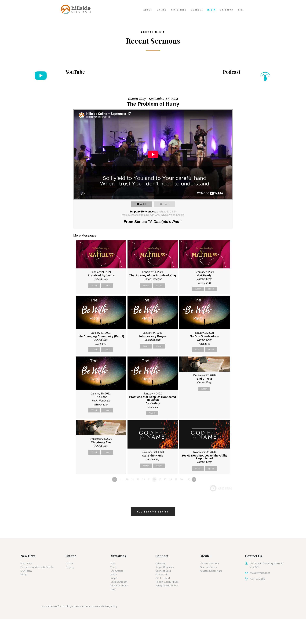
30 (181, 479)
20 (127, 479)
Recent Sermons (209, 563)
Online (69, 563)
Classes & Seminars (211, 570)
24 (149, 479)
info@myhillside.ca (260, 573)
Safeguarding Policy (166, 585)
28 (170, 479)
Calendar (160, 563)
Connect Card (163, 570)
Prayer (114, 578)
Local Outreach (118, 581)
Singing (70, 567)
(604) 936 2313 (257, 578)
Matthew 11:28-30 (167, 211)
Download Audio (174, 215)
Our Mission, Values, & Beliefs (37, 567)
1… (121, 479)
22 (138, 479)
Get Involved (162, 578)
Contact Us (161, 574)
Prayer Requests (164, 567)
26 (159, 479)
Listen (166, 204)
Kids (112, 563)
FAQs (24, 574)
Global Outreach (119, 585)
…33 (188, 479)
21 (132, 479)
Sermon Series (208, 567)
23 (143, 479)
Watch (143, 204)
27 (165, 479)
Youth (113, 567)
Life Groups (116, 570)
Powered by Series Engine (221, 488)
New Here (26, 563)
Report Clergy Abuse (167, 581)
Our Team (26, 570)
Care (113, 589)
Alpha (113, 574)
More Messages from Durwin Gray (141, 215)
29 (176, 479)
